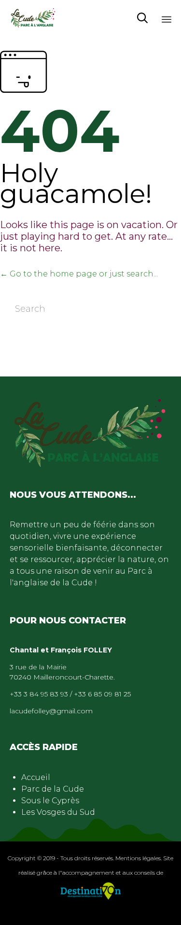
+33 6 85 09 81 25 (102, 694)
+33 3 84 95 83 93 (39, 694)
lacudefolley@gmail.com (51, 711)
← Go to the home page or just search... (79, 273)
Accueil (35, 777)
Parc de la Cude (52, 789)
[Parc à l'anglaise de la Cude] (33, 18)
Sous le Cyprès (50, 800)
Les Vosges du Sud (58, 812)
